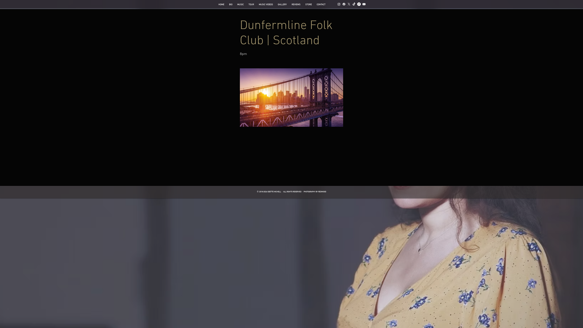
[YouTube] (364, 4)
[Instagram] (339, 4)
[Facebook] (344, 4)
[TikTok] (354, 4)
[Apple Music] (359, 4)
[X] (349, 4)
